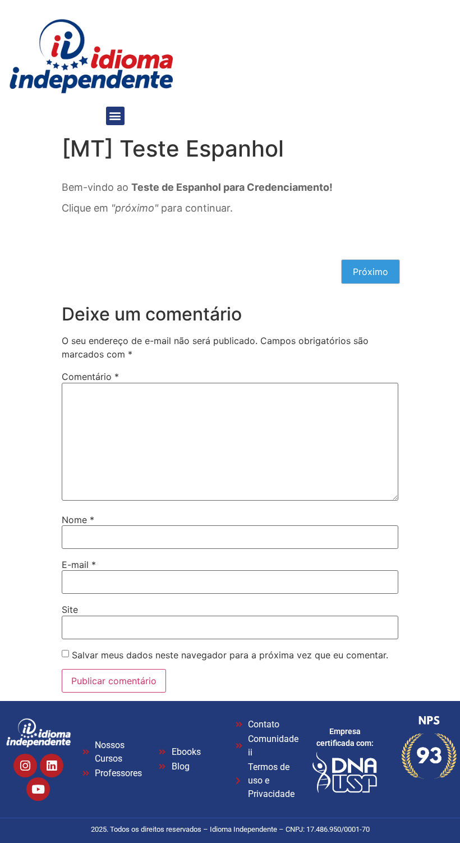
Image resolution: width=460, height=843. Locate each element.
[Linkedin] (51, 765)
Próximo (370, 271)
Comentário (90, 376)
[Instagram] (25, 765)
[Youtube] (38, 789)
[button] (115, 116)
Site (70, 609)
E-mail (79, 564)
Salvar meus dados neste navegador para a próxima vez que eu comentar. (230, 654)
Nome (78, 519)
